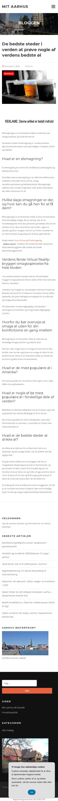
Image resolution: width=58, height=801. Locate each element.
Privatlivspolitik (10, 712)
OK (31, 792)
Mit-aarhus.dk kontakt (13, 707)
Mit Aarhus (15, 6)
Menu (53, 6)
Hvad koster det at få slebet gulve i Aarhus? (24, 564)
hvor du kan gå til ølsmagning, (28, 240)
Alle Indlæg (8, 730)
